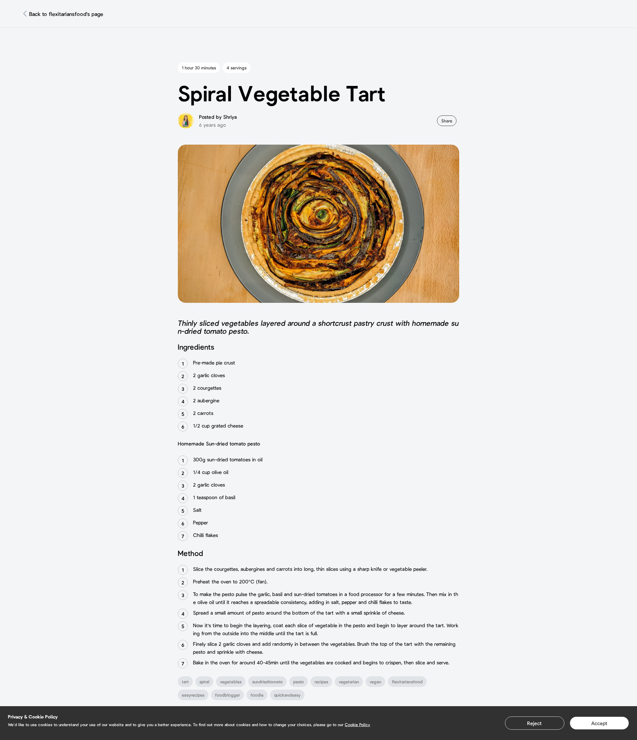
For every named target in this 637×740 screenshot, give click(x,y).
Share (446, 120)
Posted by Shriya (218, 117)
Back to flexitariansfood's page (66, 14)
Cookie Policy (357, 724)
